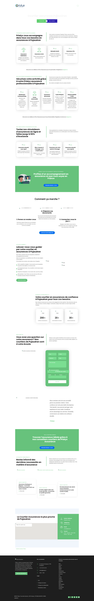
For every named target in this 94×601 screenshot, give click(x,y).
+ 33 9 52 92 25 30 (43, 567)
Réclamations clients (42, 587)
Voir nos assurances (21, 573)
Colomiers (61, 574)
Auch (60, 563)
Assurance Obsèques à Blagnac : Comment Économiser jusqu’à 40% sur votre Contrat (26, 487)
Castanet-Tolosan (62, 572)
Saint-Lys (60, 585)
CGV (39, 580)
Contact (68, 5)
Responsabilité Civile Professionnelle (72, 96)
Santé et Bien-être (22, 482)
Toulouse (60, 588)
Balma (60, 566)
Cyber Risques (60, 94)
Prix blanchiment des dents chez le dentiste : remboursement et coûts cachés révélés (67, 489)
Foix (59, 575)
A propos (61, 5)
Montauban (61, 581)
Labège (60, 578)
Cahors (60, 569)
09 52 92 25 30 (28, 1)
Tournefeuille (61, 587)
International (53, 5)
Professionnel (37, 5)
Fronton (60, 576)
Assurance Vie (70, 51)
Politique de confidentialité (43, 585)
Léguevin (60, 579)
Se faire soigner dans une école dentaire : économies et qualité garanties (46, 491)
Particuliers (28, 5)
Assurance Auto (39, 54)
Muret (60, 582)
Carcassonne (61, 571)
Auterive (60, 565)
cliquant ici (65, 69)
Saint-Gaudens (61, 584)
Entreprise (45, 5)
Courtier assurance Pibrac (21, 548)
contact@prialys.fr (19, 1)
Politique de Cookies (42, 582)
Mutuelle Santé (55, 51)
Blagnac (60, 568)
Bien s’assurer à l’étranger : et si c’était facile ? (39, 149)
